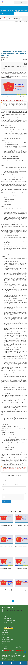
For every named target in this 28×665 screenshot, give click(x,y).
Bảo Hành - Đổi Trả (8, 618)
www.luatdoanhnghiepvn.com (13, 610)
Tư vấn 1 (5, 663)
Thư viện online (6, 641)
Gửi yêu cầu (7, 501)
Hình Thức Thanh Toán (9, 620)
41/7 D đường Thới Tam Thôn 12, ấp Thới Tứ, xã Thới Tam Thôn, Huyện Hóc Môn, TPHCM (14, 656)
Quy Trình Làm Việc (8, 616)
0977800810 (7, 650)
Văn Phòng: (11, 660)
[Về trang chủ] (6, 2)
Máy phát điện (5, 637)
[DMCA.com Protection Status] (8, 627)
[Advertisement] (14, 36)
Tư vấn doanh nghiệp (7, 639)
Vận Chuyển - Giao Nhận (10, 622)
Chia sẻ (2, 59)
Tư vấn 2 (14, 663)
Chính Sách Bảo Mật (9, 625)
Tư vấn (4, 644)
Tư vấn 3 (23, 663)
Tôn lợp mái (5, 635)
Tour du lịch (5, 632)
